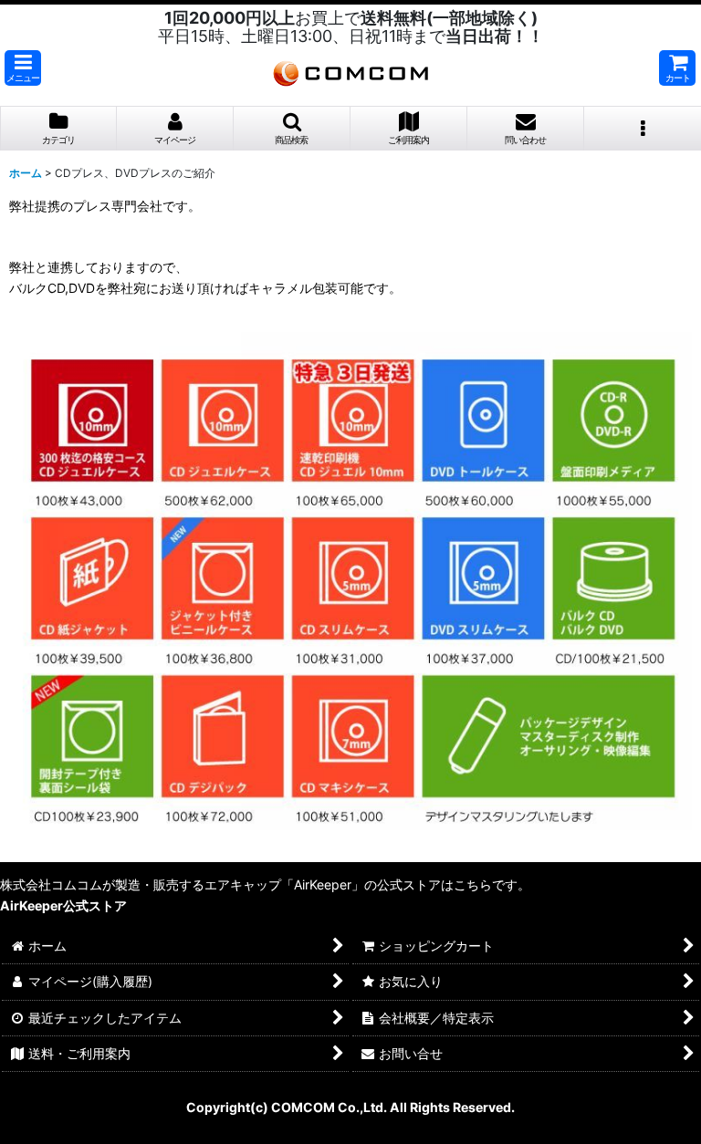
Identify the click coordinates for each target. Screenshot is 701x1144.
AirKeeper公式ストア (63, 905)
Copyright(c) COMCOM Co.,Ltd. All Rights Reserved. (350, 1107)
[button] (23, 68)
